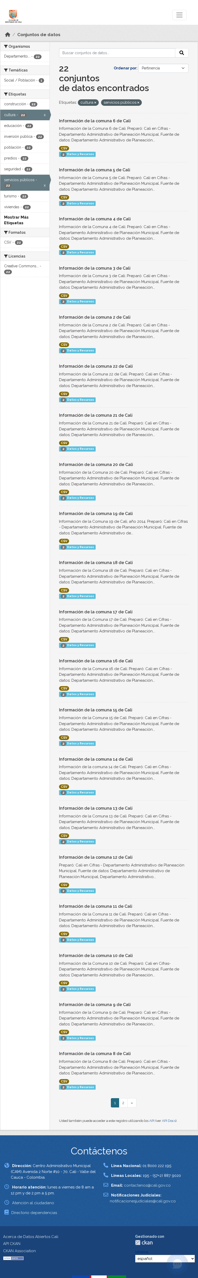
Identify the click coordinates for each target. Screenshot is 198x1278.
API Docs (169, 1121)
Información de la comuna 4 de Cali (95, 218)
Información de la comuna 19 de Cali (96, 513)
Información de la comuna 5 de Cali (94, 169)
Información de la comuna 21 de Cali (96, 415)
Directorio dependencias (34, 1212)
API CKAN (11, 1243)
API (151, 1121)
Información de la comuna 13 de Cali (96, 808)
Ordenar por (125, 68)
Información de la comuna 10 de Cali (96, 955)
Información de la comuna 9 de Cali (95, 1004)
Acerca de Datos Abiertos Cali (30, 1236)
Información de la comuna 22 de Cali (96, 366)
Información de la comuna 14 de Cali (96, 759)
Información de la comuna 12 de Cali (96, 857)
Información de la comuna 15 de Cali (95, 710)
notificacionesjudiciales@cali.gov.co (143, 1201)
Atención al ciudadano (33, 1203)
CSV (64, 148)
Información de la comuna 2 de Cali (94, 317)
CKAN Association (19, 1251)
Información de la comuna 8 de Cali (95, 1053)
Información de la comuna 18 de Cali (96, 562)
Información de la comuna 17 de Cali (96, 611)
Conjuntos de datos (38, 34)
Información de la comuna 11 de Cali (95, 906)
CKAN (144, 1242)
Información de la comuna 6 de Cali (95, 120)
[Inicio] (7, 34)
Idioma (141, 1252)
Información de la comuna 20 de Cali (96, 464)
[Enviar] (181, 53)
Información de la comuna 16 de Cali (96, 660)
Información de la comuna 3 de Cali (94, 268)
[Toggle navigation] (179, 15)
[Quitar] (95, 103)
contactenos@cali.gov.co (147, 1185)
